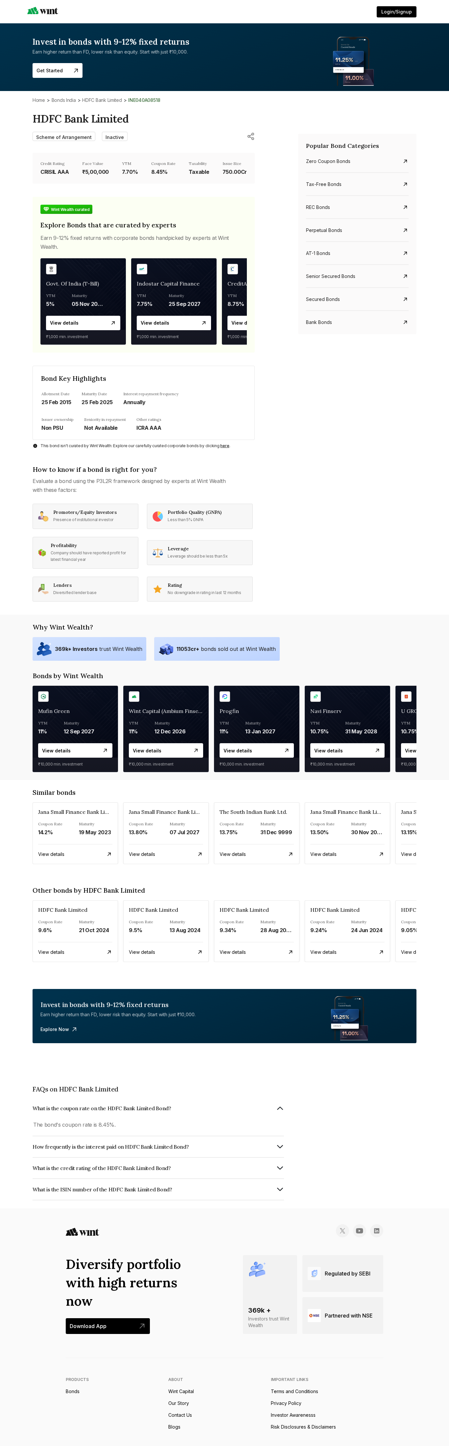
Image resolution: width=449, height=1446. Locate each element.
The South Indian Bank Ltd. (253, 812)
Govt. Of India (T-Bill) (72, 283)
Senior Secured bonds (330, 276)
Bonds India (64, 100)
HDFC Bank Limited (102, 100)
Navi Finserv (326, 711)
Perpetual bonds (324, 230)
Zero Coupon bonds (328, 161)
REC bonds (318, 207)
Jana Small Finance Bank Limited (79, 812)
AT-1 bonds (318, 253)
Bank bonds (319, 322)
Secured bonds (323, 299)
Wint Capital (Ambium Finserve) (168, 711)
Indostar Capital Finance (168, 283)
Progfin (229, 711)
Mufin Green (54, 711)
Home (39, 100)
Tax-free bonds (324, 184)
